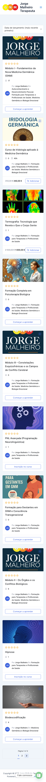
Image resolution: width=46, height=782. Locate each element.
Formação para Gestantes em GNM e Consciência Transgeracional (21, 511)
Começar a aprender (23, 109)
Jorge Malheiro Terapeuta (27, 7)
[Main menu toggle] (40, 7)
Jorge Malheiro (21, 86)
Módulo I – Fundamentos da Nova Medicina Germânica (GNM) (20, 72)
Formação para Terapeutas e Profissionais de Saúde (25, 167)
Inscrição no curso (23, 466)
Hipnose (9, 652)
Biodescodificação (15, 717)
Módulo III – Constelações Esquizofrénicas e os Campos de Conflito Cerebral (21, 366)
